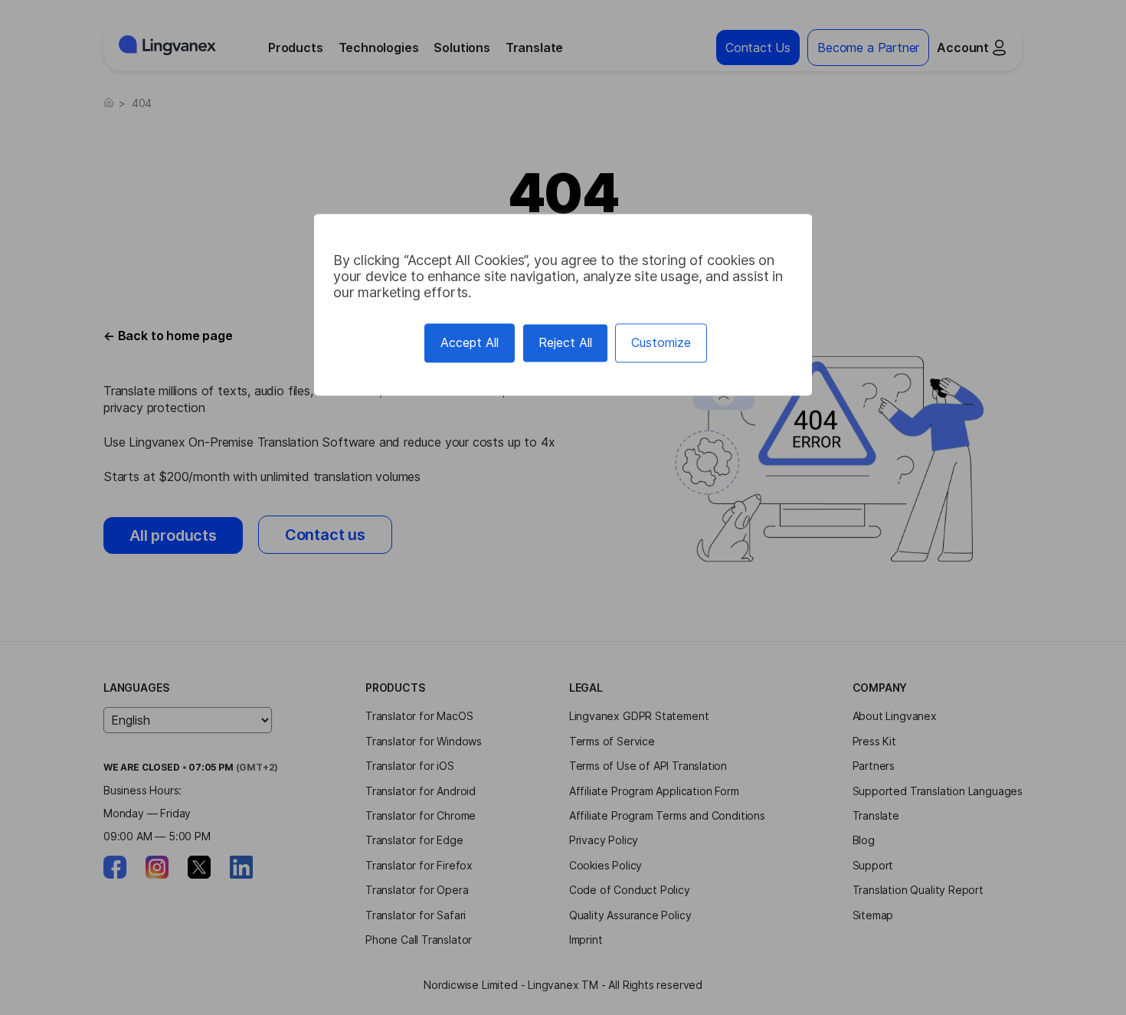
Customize (661, 342)
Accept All (469, 342)
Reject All (565, 342)
